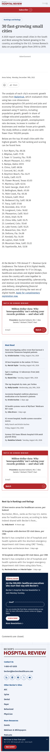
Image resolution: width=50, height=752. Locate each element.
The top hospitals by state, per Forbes (21, 384)
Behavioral (8, 709)
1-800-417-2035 (10, 666)
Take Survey (10, 747)
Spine (6, 694)
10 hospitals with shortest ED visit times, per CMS (23, 532)
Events (7, 725)
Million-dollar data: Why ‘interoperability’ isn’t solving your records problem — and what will (25, 311)
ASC (5, 689)
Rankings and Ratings (12, 20)
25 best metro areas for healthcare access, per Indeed (24, 508)
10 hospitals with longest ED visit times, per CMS (25, 555)
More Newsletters (14, 623)
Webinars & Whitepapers (15, 730)
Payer (6, 704)
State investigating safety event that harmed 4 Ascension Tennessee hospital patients (24, 351)
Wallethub (19, 97)
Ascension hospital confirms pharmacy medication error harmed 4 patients (21, 395)
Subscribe (23, 10)
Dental (7, 699)
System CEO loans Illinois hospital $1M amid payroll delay (24, 435)
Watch (38, 330)
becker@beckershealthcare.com (18, 671)
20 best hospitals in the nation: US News (22, 362)
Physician (8, 714)
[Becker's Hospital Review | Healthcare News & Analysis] (12, 3)
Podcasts (8, 735)
